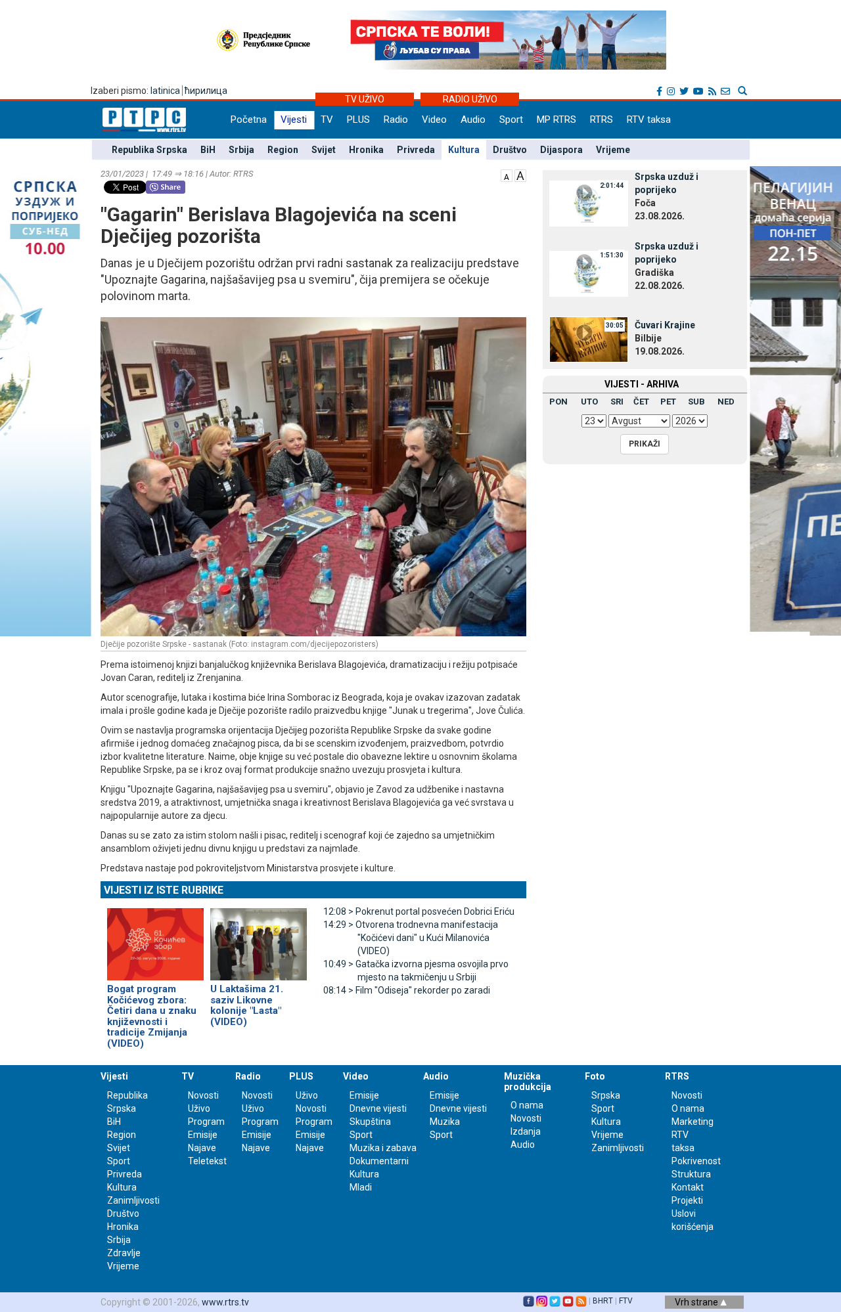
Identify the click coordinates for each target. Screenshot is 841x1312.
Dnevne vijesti (378, 1108)
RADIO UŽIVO (470, 99)
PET (668, 401)
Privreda (416, 149)
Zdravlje (124, 1253)
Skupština (370, 1121)
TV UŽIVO (364, 99)
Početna (249, 119)
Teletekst (207, 1161)
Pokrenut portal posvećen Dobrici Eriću (418, 911)
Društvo (510, 149)
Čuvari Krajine (665, 325)
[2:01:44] (589, 203)
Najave (202, 1148)
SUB (696, 401)
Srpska (605, 1095)
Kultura (464, 149)
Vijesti (294, 119)
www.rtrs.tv (225, 1302)
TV (327, 119)
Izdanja (526, 1131)
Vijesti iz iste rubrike (163, 890)
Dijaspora (561, 149)
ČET (641, 401)
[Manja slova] (506, 174)
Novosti (203, 1095)
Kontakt (687, 1187)
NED (726, 401)
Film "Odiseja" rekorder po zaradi (406, 990)
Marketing (692, 1121)
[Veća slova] (520, 174)
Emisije (202, 1134)
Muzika (445, 1121)
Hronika (366, 149)
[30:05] (589, 338)
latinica (165, 90)
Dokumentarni (379, 1161)
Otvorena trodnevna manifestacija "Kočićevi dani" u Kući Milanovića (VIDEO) (410, 937)
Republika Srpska (149, 149)
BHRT (603, 1300)
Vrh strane (697, 1302)
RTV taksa (649, 119)
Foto (595, 1076)
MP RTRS (556, 119)
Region (282, 149)
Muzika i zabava (383, 1148)
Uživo (199, 1108)
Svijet (323, 149)
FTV (626, 1300)
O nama (527, 1105)
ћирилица (206, 90)
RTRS (601, 119)
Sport (511, 119)
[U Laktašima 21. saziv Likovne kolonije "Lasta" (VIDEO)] (258, 939)
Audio (473, 119)
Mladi (361, 1187)
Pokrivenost (696, 1161)
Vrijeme (613, 149)
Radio (396, 119)
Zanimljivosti (133, 1200)
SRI (617, 401)
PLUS (358, 119)
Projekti (687, 1200)
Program (206, 1121)
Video (434, 119)
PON (558, 401)
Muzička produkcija (527, 1081)
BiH (208, 149)
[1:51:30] (589, 272)
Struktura (691, 1174)
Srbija (241, 149)
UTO (589, 401)
